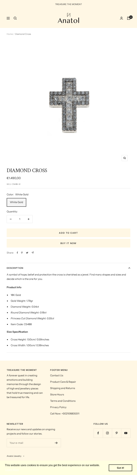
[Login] (121, 18)
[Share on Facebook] (17, 253)
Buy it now (68, 243)
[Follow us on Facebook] (98, 433)
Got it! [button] (120, 467)
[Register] (56, 443)
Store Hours (57, 394)
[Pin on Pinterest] (22, 253)
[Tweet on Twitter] (27, 253)
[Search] (15, 18)
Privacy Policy (58, 407)
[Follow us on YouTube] (125, 433)
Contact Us (56, 375)
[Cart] (128, 18)
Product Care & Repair (63, 381)
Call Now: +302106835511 (64, 413)
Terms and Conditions (63, 400)
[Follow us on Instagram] (107, 433)
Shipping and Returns (62, 388)
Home (10, 34)
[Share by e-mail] (33, 253)
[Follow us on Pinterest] (116, 433)
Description (15, 268)
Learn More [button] (12, 469)
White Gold (16, 202)
